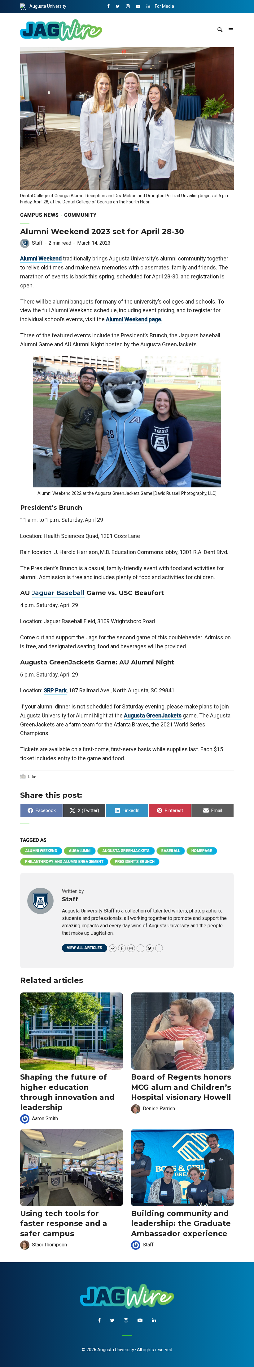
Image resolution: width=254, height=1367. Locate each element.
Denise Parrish (159, 1109)
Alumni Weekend (41, 258)
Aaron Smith (45, 1118)
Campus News (39, 215)
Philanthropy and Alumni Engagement (64, 861)
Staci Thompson (49, 1245)
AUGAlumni (80, 851)
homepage (201, 851)
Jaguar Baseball (58, 593)
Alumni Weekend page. (134, 319)
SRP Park (55, 690)
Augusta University (47, 6)
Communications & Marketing (184, 19)
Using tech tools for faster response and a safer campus (63, 1223)
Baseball (170, 851)
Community (80, 215)
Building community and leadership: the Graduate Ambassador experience (181, 1223)
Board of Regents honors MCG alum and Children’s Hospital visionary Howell (181, 1087)
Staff (37, 243)
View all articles (84, 948)
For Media (164, 6)
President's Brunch (135, 861)
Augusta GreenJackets (153, 715)
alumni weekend (41, 851)
